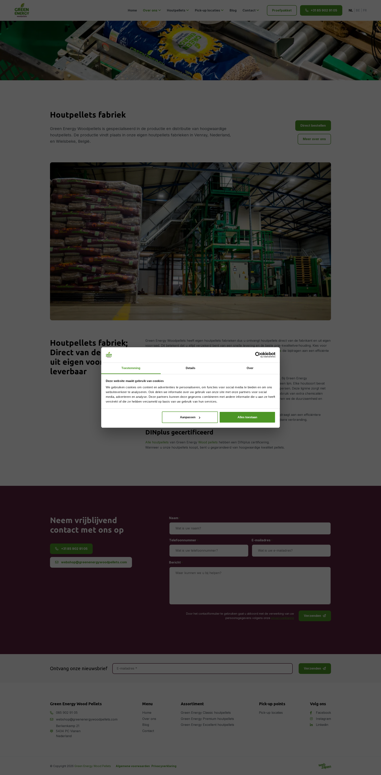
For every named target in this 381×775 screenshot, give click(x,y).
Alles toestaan (247, 417)
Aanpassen (187, 417)
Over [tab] (250, 368)
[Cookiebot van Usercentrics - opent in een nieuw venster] (258, 355)
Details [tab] (190, 368)
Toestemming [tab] (130, 368)
